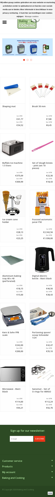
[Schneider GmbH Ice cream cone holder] (12, 203)
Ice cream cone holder (10, 220)
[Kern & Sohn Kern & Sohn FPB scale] (12, 316)
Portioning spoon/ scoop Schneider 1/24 (41, 335)
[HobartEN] (27, 47)
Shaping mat (9, 106)
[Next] (47, 47)
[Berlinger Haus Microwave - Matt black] (12, 372)
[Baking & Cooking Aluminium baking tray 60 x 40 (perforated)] (12, 260)
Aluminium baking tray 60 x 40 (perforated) (11, 278)
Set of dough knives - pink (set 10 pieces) (42, 166)
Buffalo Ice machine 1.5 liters (12, 164)
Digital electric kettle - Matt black (42, 277)
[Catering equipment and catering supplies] (32, 22)
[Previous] (8, 47)
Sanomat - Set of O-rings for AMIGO (41, 390)
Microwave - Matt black (11, 390)
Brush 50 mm (39, 106)
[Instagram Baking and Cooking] (30, 447)
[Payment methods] (50, 493)
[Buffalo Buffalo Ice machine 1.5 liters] (12, 146)
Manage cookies (32, 16)
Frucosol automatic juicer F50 (42, 220)
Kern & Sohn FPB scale (10, 333)
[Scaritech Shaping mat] (12, 90)
